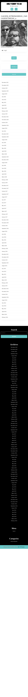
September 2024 (5, 125)
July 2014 (4, 302)
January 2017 (4, 217)
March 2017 (4, 211)
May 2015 (4, 274)
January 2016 (4, 251)
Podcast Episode (14, 541)
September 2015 (5, 262)
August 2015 (4, 265)
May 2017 (4, 205)
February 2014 (5, 317)
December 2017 (5, 185)
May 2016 (4, 239)
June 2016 (4, 237)
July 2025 (4, 96)
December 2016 (5, 219)
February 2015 (5, 282)
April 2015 (4, 277)
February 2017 (5, 214)
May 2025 (4, 102)
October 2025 (4, 88)
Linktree (14, 57)
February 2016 (5, 248)
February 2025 (5, 111)
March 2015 (4, 280)
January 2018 (4, 182)
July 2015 (4, 268)
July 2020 (4, 142)
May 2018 (4, 171)
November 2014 (5, 291)
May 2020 (4, 148)
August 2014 (4, 300)
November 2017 (5, 188)
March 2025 (4, 108)
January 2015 (4, 285)
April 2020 (4, 151)
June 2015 (4, 271)
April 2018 (4, 174)
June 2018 (4, 168)
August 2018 (4, 162)
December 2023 (5, 133)
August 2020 (4, 139)
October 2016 (4, 225)
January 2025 (4, 113)
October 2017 (4, 191)
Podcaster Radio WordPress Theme (11, 546)
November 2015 (5, 257)
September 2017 (5, 194)
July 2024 (4, 131)
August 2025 (4, 93)
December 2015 (5, 254)
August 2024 (4, 128)
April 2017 (4, 208)
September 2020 (5, 136)
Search (14, 66)
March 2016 (4, 245)
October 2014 (4, 294)
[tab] (12, 9)
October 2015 (4, 259)
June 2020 (4, 145)
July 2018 (4, 165)
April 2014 (4, 311)
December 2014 (5, 288)
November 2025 (5, 85)
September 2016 (5, 228)
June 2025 (4, 99)
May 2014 (4, 308)
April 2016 (4, 242)
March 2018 (4, 176)
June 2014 (4, 305)
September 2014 (5, 297)
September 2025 (5, 91)
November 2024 (5, 119)
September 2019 (5, 156)
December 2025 (5, 82)
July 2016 (4, 234)
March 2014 (4, 314)
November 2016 (5, 222)
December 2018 (5, 159)
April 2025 (4, 105)
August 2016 (4, 231)
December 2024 (5, 116)
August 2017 (4, 196)
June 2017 (4, 202)
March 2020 (4, 154)
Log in (14, 531)
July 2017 (4, 199)
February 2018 (5, 179)
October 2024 (4, 122)
